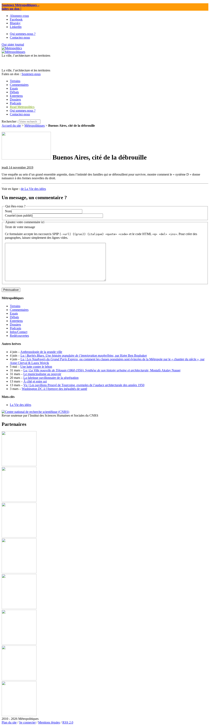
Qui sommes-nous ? (22, 110)
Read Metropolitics (22, 107)
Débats (14, 317)
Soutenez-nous (31, 74)
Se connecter (27, 722)
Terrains (15, 306)
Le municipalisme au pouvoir (42, 374)
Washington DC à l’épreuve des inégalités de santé (54, 389)
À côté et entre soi (35, 381)
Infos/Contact (18, 332)
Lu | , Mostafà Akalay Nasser (101, 370)
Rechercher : (10, 121)
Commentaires (19, 309)
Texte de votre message (20, 227)
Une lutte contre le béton (36, 366)
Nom (8, 211)
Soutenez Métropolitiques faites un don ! (20, 6)
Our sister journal (13, 44)
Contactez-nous (20, 114)
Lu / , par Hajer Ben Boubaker (84, 355)
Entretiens (16, 321)
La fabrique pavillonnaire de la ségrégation (51, 377)
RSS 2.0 (67, 722)
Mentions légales (49, 722)
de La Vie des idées (33, 189)
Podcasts (15, 328)
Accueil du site (11, 125)
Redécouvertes (19, 335)
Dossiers (15, 324)
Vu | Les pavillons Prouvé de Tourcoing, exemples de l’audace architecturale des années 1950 (83, 385)
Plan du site (9, 722)
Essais (14, 313)
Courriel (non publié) (18, 215)
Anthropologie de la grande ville (41, 352)
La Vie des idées (20, 405)
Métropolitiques (34, 125)
